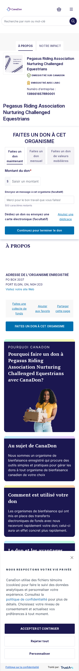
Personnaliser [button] (39, 653)
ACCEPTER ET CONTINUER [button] (39, 628)
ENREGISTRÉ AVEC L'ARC (45, 82)
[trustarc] (66, 667)
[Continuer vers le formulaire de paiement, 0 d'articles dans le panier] (60, 9)
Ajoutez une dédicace (65, 217)
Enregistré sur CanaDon (48, 75)
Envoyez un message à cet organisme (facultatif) (34, 192)
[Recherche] (73, 21)
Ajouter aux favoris (42, 308)
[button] (72, 558)
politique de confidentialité (26, 599)
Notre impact (50, 46)
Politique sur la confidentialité (22, 667)
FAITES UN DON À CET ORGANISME (39, 326)
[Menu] (71, 9)
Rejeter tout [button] (40, 641)
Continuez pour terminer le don (39, 230)
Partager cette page (63, 308)
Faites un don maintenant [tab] (15, 156)
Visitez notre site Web (20, 289)
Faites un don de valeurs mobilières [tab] (61, 156)
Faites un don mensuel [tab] (36, 156)
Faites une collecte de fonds (19, 308)
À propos (25, 46)
